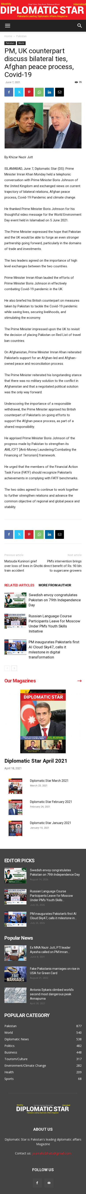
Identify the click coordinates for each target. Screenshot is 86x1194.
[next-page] (14, 668)
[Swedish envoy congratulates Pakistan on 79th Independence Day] (15, 600)
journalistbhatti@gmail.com (51, 1153)
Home (8, 36)
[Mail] (49, 1183)
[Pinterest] (29, 92)
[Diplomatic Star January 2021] (15, 828)
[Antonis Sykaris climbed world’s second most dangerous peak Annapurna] (15, 995)
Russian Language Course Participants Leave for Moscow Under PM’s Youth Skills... (51, 896)
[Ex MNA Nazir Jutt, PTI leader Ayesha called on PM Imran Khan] (15, 953)
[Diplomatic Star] (43, 10)
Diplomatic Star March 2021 (49, 780)
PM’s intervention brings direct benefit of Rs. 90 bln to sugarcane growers (63, 565)
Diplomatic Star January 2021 (50, 823)
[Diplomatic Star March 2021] (15, 786)
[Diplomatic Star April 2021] (43, 721)
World (21, 43)
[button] (7, 26)
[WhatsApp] (39, 92)
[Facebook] (8, 92)
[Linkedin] (49, 92)
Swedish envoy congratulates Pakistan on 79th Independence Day (55, 600)
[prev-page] (7, 668)
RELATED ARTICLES (19, 585)
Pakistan (21, 36)
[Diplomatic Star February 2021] (15, 807)
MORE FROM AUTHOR (55, 585)
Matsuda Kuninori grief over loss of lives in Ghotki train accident (23, 565)
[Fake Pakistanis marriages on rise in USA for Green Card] (15, 974)
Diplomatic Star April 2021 (35, 761)
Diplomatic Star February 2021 (51, 802)
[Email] (59, 92)
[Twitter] (19, 92)
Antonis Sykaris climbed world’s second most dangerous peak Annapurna (52, 994)
